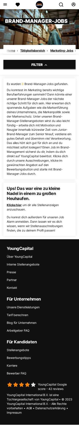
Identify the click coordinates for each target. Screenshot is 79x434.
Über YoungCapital (19, 256)
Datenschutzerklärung (50, 408)
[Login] (73, 4)
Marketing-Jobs (62, 50)
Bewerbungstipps (19, 357)
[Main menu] (4, 4)
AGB (29, 408)
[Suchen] (63, 4)
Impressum (14, 412)
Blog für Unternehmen (21, 322)
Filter (37, 65)
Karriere (12, 365)
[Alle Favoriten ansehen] (17, 4)
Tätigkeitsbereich (32, 50)
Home (11, 50)
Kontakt (12, 287)
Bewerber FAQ (16, 373)
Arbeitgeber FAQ (18, 330)
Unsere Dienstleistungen (23, 307)
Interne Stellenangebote (23, 264)
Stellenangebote (18, 350)
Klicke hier (14, 205)
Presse (11, 272)
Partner (12, 280)
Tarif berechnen (17, 315)
